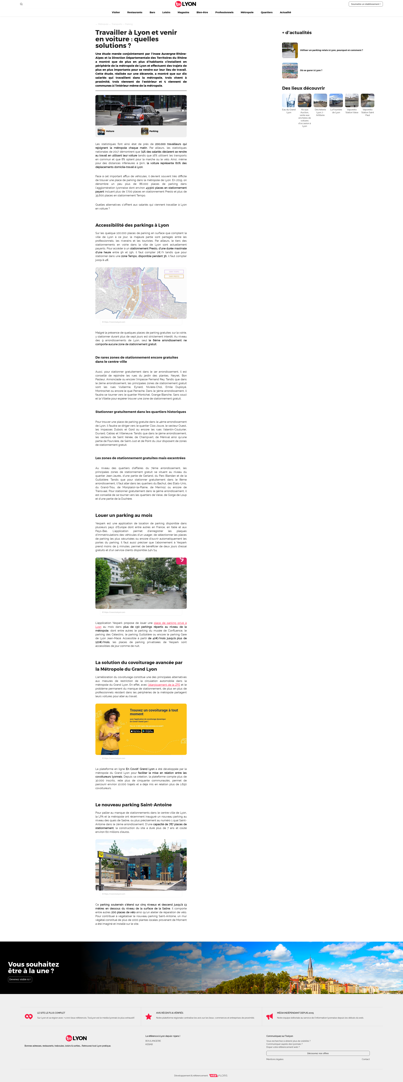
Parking (129, 24)
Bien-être (202, 12)
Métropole (247, 12)
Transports (117, 24)
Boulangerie (153, 1041)
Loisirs (166, 12)
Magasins (183, 12)
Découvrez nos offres (318, 1053)
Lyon (189, 4)
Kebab (149, 1044)
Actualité (285, 12)
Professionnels (224, 12)
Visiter (116, 12)
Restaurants (134, 12)
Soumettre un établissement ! (366, 4)
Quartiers (267, 12)
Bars (152, 12)
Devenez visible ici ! (20, 979)
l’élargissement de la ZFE (164, 684)
